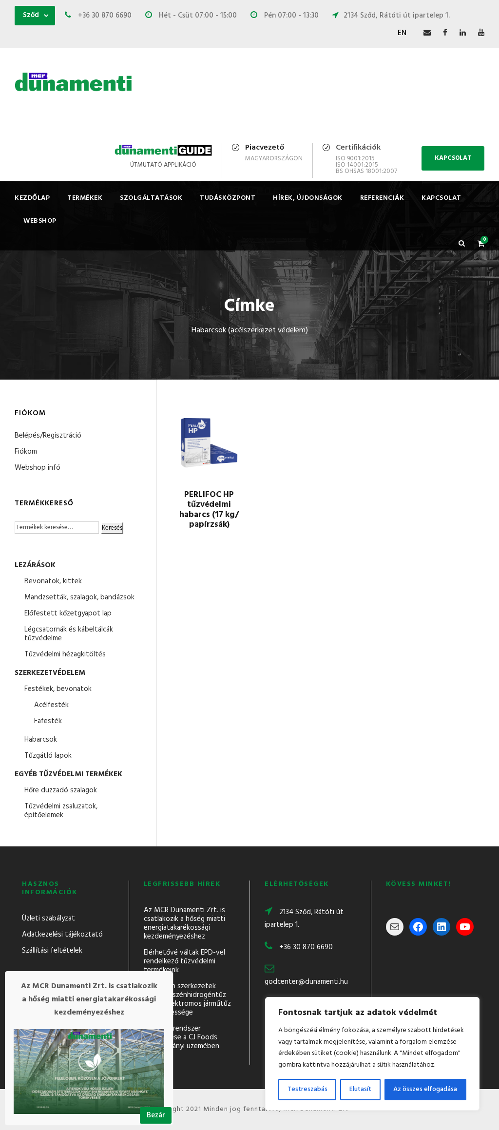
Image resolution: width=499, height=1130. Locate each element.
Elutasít (360, 1089)
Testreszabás (307, 1089)
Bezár (156, 1115)
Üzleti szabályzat (48, 918)
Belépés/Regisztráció (48, 435)
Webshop (40, 221)
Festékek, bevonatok (58, 689)
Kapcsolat (441, 198)
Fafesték (48, 721)
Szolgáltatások (151, 198)
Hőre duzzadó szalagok (60, 790)
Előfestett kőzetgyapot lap (68, 613)
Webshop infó (37, 468)
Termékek (84, 198)
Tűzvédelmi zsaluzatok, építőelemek (60, 811)
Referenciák (382, 198)
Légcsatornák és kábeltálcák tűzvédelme (68, 634)
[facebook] (445, 33)
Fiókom (26, 452)
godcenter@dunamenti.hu (306, 982)
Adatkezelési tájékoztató (62, 934)
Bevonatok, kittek (53, 581)
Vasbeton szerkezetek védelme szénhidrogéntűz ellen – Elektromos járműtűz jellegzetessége (187, 999)
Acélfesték (51, 705)
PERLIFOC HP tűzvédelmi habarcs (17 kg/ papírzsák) (209, 509)
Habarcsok (40, 740)
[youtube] (481, 33)
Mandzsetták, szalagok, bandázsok (79, 597)
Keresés (112, 528)
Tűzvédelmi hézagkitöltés (65, 654)
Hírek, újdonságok (308, 198)
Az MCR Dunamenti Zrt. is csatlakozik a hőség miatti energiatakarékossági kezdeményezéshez (184, 923)
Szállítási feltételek (52, 951)
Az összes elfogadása (425, 1089)
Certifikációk (358, 147)
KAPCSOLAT (453, 158)
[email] (427, 33)
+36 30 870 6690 (306, 947)
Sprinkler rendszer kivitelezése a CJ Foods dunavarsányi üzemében (181, 1037)
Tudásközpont (227, 198)
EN (402, 33)
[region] (372, 1054)
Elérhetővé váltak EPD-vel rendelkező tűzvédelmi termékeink (184, 961)
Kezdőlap (32, 198)
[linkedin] (463, 33)
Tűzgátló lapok (48, 756)
